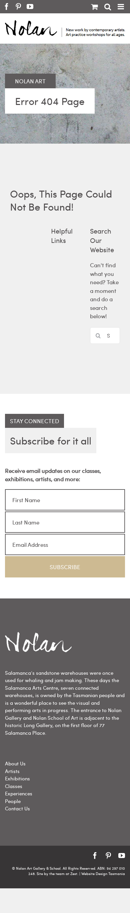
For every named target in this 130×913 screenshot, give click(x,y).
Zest (73, 873)
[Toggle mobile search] (107, 6)
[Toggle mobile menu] (121, 6)
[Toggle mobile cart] (94, 6)
